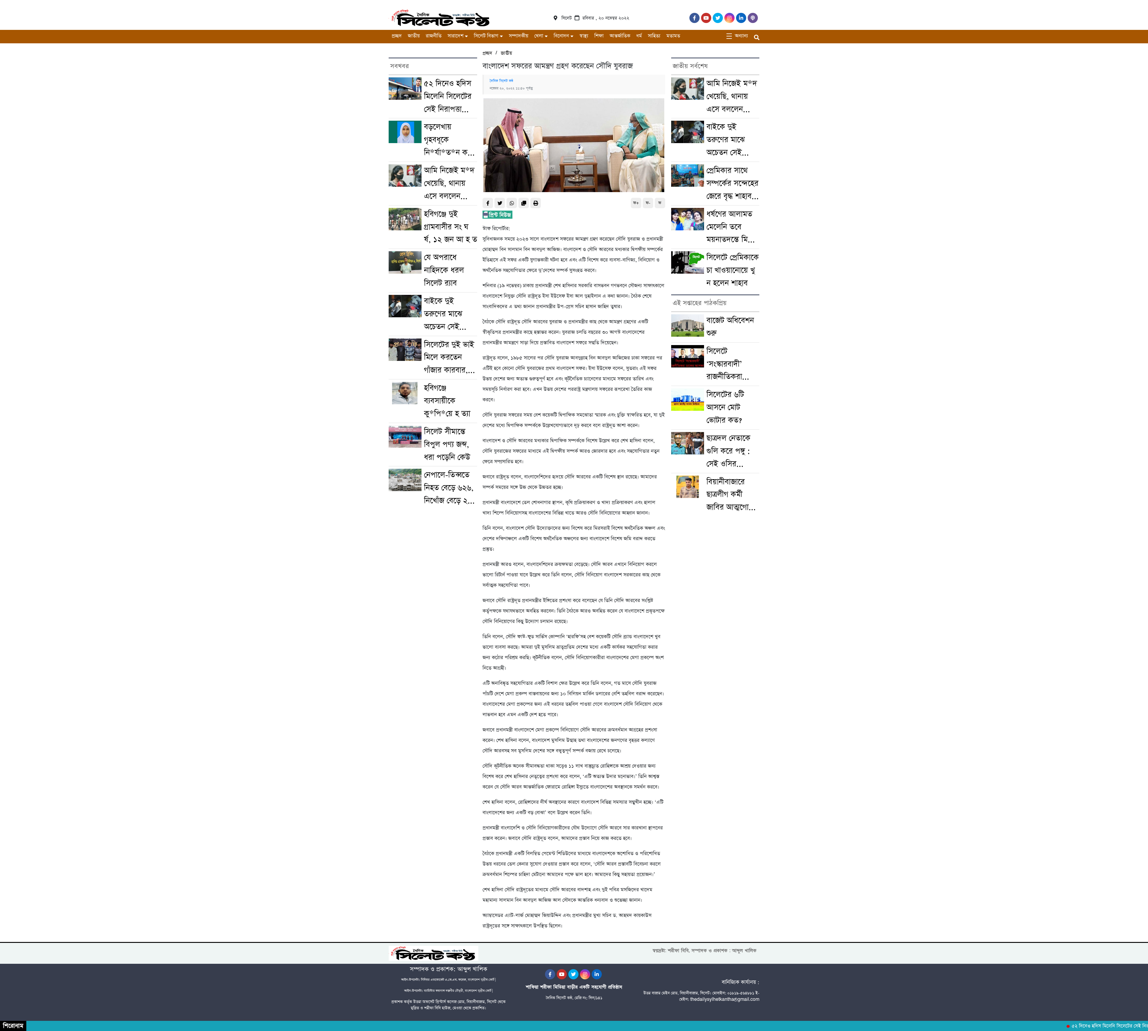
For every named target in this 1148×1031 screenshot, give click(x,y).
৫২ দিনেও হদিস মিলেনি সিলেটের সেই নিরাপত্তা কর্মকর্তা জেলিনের (449, 97)
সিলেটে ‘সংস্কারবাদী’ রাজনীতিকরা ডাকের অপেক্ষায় (729, 365)
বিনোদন (561, 36)
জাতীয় (414, 36)
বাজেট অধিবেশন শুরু (730, 327)
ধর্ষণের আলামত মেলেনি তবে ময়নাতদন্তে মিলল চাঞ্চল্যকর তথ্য (732, 227)
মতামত (673, 36)
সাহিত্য (654, 36)
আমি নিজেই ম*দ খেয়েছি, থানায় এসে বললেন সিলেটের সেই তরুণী (449, 184)
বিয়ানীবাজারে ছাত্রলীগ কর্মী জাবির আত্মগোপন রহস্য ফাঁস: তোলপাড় (732, 495)
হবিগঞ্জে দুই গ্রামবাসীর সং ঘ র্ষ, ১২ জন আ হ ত (450, 227)
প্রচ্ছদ (397, 36)
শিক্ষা (599, 36)
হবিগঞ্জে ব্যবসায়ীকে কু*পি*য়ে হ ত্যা (447, 401)
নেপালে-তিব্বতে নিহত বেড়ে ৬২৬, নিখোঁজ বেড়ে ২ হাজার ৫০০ (449, 488)
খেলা (538, 36)
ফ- (648, 203)
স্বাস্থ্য (583, 36)
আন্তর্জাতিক (620, 36)
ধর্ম (639, 36)
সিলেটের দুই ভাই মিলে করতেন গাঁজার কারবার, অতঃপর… (449, 358)
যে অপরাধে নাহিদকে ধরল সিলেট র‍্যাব (444, 270)
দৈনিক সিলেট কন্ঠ (501, 81)
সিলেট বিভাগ (486, 36)
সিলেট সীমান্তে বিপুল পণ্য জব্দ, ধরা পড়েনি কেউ (447, 444)
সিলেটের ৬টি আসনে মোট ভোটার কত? (725, 407)
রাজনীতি (434, 36)
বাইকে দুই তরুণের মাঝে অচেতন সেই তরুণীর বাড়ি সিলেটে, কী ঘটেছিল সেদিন (445, 314)
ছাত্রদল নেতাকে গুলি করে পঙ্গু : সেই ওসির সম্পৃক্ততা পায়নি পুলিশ (729, 452)
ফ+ (636, 203)
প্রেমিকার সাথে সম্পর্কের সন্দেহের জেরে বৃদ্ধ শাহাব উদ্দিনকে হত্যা (732, 184)
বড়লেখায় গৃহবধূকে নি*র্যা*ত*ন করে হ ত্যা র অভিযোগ (449, 140)
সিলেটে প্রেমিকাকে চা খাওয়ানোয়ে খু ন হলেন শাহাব (732, 270)
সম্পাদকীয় (518, 36)
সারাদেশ (455, 36)
